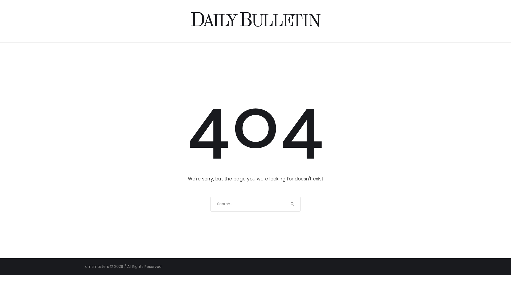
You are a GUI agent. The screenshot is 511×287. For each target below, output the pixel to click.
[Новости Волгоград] (256, 21)
